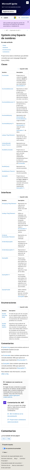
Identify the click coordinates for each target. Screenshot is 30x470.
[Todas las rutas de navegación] (2, 30)
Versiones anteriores (6, 458)
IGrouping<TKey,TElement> (9, 203)
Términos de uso (5, 465)
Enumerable (5, 75)
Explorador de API (15, 30)
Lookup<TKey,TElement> (8, 135)
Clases (4, 45)
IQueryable (5, 258)
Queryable (5, 176)
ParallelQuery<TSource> (8, 171)
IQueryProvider (6, 289)
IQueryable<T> (20, 130)
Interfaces (5, 47)
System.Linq (6, 347)
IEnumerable (19, 117)
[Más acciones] (27, 30)
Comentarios (6, 52)
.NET (7, 30)
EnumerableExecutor (7, 89)
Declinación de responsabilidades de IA (12, 456)
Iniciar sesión (25, 17)
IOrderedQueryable (7, 241)
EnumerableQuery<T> (8, 123)
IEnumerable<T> (20, 85)
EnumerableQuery (7, 115)
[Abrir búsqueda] (19, 17)
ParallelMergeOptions (4, 325)
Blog (15, 458)
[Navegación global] (1, 17)
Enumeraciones (7, 49)
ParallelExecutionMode (4, 315)
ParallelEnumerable (7, 150)
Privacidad (4, 460)
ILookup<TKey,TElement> (8, 213)
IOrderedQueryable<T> (8, 250)
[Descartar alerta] (27, 2)
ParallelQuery (5, 166)
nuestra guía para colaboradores (11, 396)
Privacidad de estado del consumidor (11, 463)
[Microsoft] (15, 18)
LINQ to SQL (5, 374)
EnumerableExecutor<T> (8, 102)
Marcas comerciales (17, 465)
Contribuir (22, 458)
